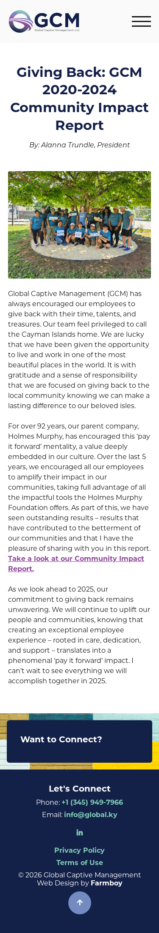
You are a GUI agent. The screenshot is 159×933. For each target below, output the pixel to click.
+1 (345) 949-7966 (92, 802)
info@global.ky (90, 815)
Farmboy (107, 883)
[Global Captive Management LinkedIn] (80, 833)
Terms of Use (79, 863)
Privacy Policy (79, 850)
